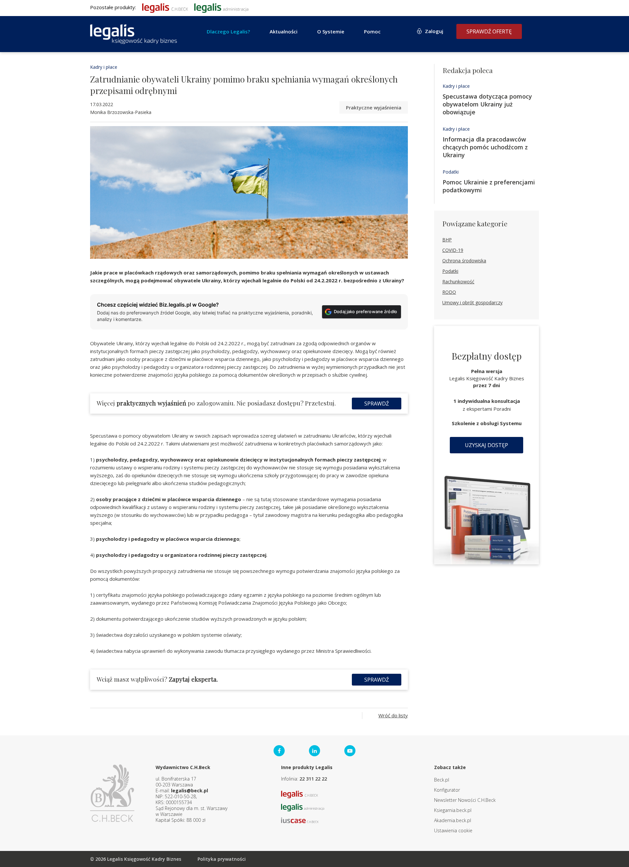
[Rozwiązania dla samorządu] (221, 7)
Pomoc (372, 31)
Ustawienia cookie (453, 830)
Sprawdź (376, 403)
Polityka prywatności (222, 859)
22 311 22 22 (313, 779)
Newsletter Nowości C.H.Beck (465, 800)
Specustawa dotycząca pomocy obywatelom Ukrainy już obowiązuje (487, 104)
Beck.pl (441, 780)
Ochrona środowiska (464, 260)
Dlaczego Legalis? (228, 31)
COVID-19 (452, 250)
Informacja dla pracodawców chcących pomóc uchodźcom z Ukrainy (485, 147)
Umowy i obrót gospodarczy (472, 302)
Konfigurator (447, 790)
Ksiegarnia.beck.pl (452, 810)
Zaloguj (434, 31)
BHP (447, 239)
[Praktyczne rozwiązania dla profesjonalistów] (133, 34)
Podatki (451, 172)
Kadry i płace (103, 67)
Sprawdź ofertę (489, 31)
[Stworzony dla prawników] (165, 7)
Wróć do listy (393, 715)
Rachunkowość (458, 281)
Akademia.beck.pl (452, 820)
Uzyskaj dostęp (486, 445)
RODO (449, 292)
